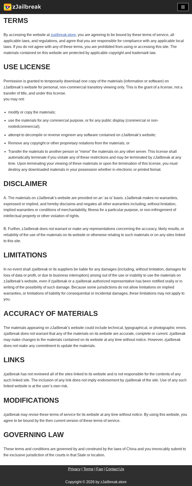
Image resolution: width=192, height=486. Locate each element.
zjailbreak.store (63, 35)
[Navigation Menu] (182, 7)
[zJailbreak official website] (22, 7)
